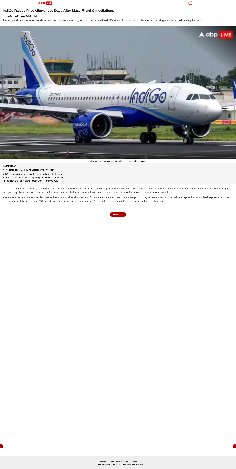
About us (102, 461)
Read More (118, 215)
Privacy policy (131, 461)
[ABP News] (234, 446)
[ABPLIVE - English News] (45, 3)
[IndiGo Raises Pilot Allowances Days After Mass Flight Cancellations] (118, 92)
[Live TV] (190, 2)
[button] (195, 3)
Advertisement (116, 461)
